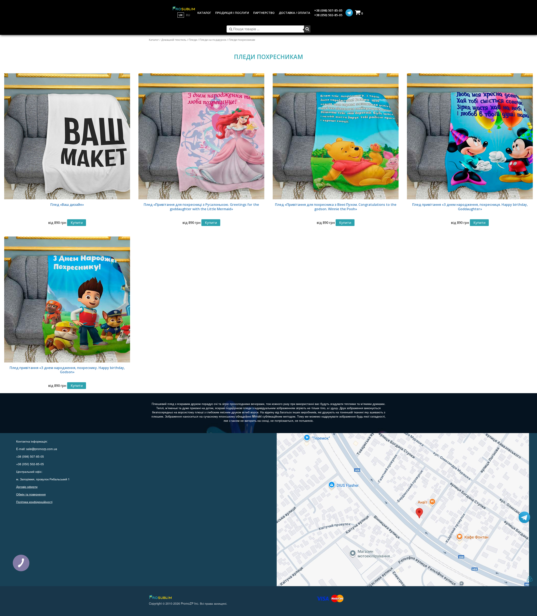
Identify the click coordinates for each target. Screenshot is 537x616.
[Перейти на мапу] (402, 509)
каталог (204, 13)
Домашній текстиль (173, 40)
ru (188, 15)
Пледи (193, 40)
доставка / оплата (294, 13)
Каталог (154, 40)
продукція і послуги (232, 13)
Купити (77, 222)
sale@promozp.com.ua (41, 449)
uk (181, 15)
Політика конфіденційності (34, 502)
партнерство (264, 13)
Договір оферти (27, 487)
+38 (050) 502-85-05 (328, 15)
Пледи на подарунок (212, 40)
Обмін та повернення (31, 494)
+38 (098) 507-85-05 (328, 10)
